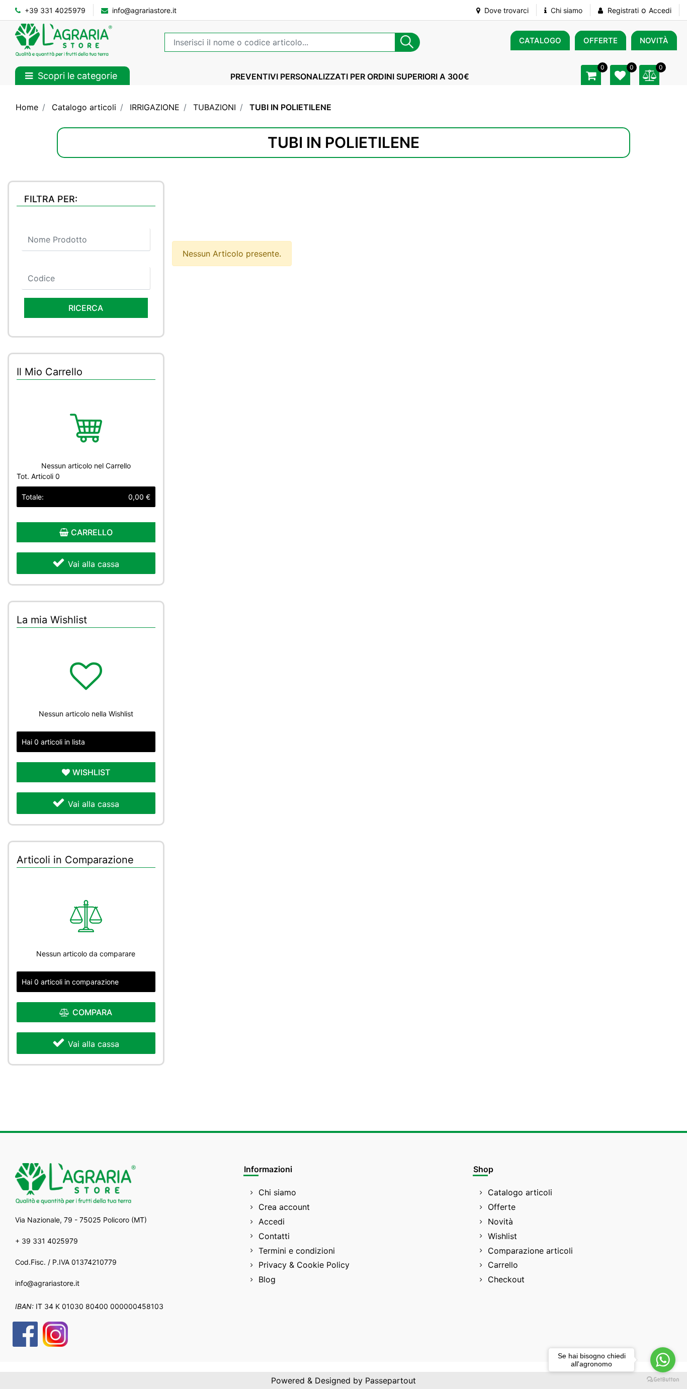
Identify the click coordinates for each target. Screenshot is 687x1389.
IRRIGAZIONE (155, 107)
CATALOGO (540, 40)
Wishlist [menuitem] (502, 1236)
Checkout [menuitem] (506, 1279)
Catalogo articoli (84, 107)
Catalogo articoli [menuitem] (520, 1192)
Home (27, 107)
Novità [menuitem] (500, 1221)
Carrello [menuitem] (503, 1265)
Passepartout (390, 1380)
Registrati (623, 10)
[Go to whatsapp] (662, 1359)
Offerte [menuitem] (502, 1207)
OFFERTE (600, 40)
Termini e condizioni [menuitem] (297, 1251)
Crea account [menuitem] (284, 1207)
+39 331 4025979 (54, 10)
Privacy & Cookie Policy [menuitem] (304, 1265)
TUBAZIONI (214, 107)
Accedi (660, 10)
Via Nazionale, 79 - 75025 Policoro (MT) (81, 1219)
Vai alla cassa (93, 564)
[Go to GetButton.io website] (663, 1379)
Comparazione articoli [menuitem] (530, 1251)
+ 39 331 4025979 (46, 1241)
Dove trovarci (505, 10)
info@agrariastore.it (143, 10)
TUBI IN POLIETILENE (290, 107)
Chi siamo (565, 10)
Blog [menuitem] (267, 1279)
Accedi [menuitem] (272, 1221)
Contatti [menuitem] (274, 1236)
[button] (407, 42)
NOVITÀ (654, 40)
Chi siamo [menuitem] (277, 1192)
